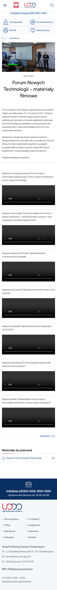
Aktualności (14, 38)
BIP (4, 569)
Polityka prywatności (20, 569)
